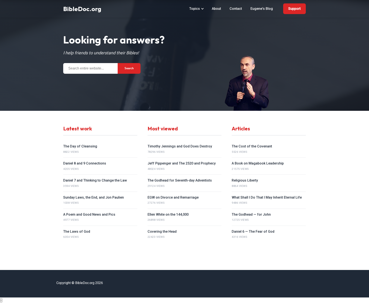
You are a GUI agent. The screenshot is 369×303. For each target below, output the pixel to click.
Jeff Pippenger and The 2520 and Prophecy (182, 163)
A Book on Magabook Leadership (258, 163)
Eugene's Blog (261, 9)
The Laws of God (76, 231)
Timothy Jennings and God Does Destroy (180, 146)
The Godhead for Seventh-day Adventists (180, 180)
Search (129, 68)
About (216, 9)
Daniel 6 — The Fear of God (253, 231)
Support (294, 9)
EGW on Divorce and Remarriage (173, 197)
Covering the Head (162, 231)
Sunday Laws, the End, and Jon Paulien (93, 197)
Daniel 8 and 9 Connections (84, 163)
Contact (236, 9)
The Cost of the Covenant (252, 146)
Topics (194, 9)
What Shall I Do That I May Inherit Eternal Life (267, 197)
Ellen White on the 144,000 (168, 214)
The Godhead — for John (251, 214)
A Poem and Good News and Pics (89, 214)
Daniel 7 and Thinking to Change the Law (95, 180)
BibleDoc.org (82, 9)
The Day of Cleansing (80, 146)
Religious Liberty (245, 180)
